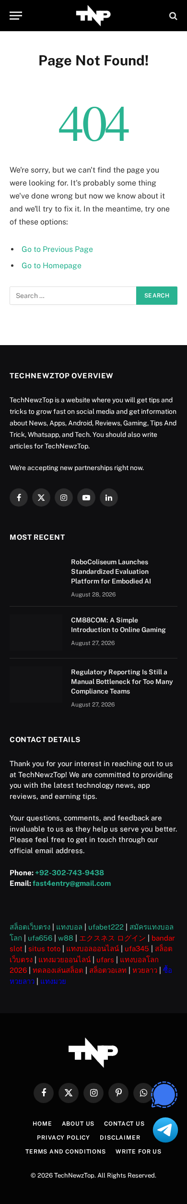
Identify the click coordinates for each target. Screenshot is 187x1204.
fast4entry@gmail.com (72, 883)
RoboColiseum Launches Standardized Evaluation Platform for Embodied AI (111, 571)
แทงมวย (53, 981)
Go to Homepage (52, 265)
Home (42, 1123)
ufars (105, 960)
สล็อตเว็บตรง (30, 927)
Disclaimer (120, 1137)
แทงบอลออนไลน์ (92, 948)
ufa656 (40, 938)
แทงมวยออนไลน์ (64, 960)
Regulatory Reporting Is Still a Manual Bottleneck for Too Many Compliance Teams (122, 681)
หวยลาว (144, 970)
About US (78, 1123)
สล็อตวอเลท (108, 970)
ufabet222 (106, 927)
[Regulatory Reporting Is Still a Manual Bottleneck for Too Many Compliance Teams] (36, 684)
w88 (65, 938)
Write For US (139, 1151)
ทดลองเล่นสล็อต (58, 970)
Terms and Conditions (65, 1151)
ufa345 (137, 948)
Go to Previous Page (57, 249)
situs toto (44, 948)
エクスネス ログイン (112, 938)
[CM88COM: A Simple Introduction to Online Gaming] (36, 632)
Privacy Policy (63, 1137)
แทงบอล (69, 927)
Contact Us (124, 1123)
